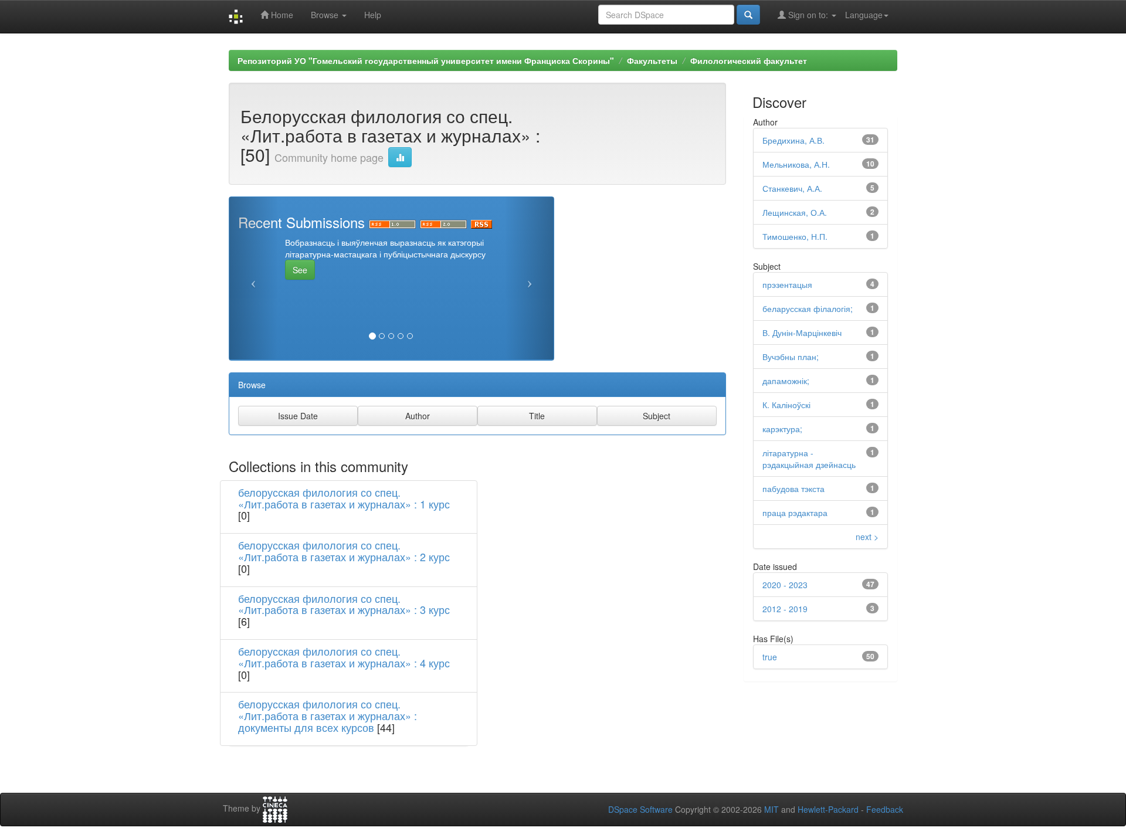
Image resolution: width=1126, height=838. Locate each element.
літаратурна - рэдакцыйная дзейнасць (809, 458)
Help (372, 15)
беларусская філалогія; (807, 308)
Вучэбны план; (790, 356)
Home (281, 15)
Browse (326, 15)
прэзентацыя (787, 284)
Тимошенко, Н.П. (794, 236)
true (769, 657)
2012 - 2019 (785, 609)
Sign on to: (808, 15)
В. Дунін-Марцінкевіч (802, 332)
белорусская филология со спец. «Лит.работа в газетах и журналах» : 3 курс (344, 604)
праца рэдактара (794, 512)
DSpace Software (640, 809)
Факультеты (652, 60)
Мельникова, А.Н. (796, 164)
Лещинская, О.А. (794, 212)
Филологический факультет (748, 60)
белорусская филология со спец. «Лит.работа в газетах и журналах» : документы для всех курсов (327, 715)
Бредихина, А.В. (793, 140)
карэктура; (782, 429)
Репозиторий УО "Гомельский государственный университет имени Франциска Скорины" (426, 60)
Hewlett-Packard (828, 809)
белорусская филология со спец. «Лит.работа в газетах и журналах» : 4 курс (344, 656)
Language (864, 15)
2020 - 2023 (785, 585)
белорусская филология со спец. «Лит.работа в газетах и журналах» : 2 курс (344, 550)
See (300, 270)
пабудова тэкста (793, 488)
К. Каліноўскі (786, 404)
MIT (771, 809)
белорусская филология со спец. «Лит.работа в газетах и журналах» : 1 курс (344, 497)
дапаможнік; (785, 380)
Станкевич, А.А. (792, 188)
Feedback (884, 809)
